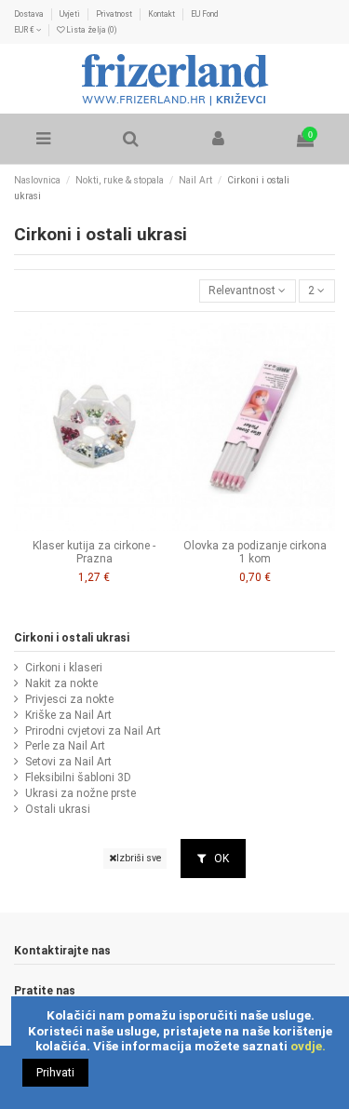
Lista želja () (90, 29)
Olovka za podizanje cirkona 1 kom (255, 552)
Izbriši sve (138, 858)
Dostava (30, 14)
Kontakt (162, 14)
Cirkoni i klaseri (63, 667)
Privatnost (115, 14)
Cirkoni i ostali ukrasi (71, 637)
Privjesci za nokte (69, 699)
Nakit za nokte (61, 683)
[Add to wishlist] (84, 525)
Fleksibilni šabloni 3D (78, 777)
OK (220, 858)
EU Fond (204, 14)
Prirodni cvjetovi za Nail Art (93, 730)
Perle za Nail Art (65, 745)
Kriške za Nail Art (68, 715)
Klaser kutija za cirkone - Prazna (94, 552)
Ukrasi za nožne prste (80, 793)
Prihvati (55, 1072)
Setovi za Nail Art (68, 761)
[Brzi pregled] (105, 525)
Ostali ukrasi (57, 809)
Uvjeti (71, 14)
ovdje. (308, 1045)
